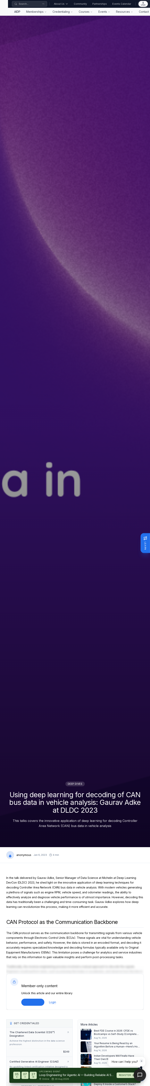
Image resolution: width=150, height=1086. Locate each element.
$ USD (143, 3)
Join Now (35, 1002)
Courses (84, 11)
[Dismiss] (140, 1068)
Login (52, 1002)
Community (80, 3)
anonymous (23, 855)
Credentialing (61, 11)
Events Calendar (121, 3)
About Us (59, 3)
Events (102, 11)
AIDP (17, 11)
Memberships (35, 11)
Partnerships (99, 3)
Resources (123, 11)
